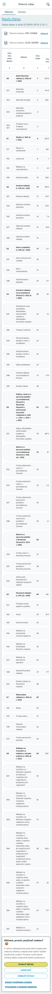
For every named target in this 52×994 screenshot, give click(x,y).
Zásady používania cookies (18, 982)
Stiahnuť (44, 34)
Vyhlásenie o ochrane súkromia (21, 987)
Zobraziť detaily (26, 976)
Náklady (9, 11)
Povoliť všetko (26, 964)
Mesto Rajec (11, 19)
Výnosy (22, 11)
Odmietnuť (26, 970)
